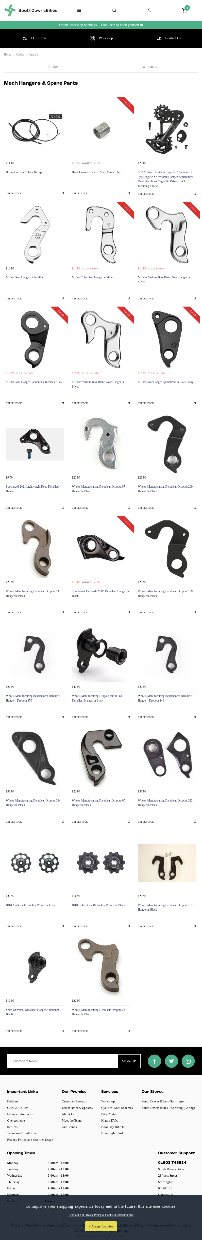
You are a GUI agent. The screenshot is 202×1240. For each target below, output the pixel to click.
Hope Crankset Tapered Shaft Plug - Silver (97, 172)
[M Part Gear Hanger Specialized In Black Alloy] (167, 339)
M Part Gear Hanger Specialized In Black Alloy (165, 382)
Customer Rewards (74, 1101)
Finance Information (20, 1114)
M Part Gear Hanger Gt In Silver (25, 277)
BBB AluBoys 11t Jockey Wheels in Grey (30, 905)
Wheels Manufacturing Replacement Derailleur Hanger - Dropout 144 (165, 698)
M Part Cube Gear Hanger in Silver (92, 277)
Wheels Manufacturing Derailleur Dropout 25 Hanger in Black (98, 1012)
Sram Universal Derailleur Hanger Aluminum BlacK (32, 1012)
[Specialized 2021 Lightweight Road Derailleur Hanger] (35, 444)
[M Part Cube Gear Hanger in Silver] (101, 235)
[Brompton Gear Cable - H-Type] (35, 130)
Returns (12, 1127)
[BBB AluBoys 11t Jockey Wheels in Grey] (35, 863)
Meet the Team (72, 1120)
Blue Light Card (112, 1133)
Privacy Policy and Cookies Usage (30, 1139)
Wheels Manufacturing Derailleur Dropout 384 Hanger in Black (33, 803)
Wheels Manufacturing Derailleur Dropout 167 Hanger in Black (165, 907)
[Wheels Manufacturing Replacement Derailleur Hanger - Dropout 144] (167, 653)
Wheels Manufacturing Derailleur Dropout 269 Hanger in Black (165, 489)
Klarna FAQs (109, 1120)
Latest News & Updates (77, 1108)
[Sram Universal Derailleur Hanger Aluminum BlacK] (35, 967)
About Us (68, 1114)
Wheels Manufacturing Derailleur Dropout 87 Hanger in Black (98, 489)
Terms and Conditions (21, 1133)
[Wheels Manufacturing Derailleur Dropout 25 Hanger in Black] (101, 967)
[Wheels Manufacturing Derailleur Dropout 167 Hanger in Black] (167, 863)
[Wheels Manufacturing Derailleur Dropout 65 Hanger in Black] (101, 758)
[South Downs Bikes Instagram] (188, 1061)
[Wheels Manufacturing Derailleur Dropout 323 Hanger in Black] (167, 758)
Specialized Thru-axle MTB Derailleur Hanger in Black (100, 594)
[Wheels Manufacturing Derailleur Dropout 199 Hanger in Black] (167, 549)
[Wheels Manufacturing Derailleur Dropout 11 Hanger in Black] (35, 549)
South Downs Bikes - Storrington (163, 1101)
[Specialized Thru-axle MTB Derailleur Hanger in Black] (101, 549)
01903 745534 (172, 1163)
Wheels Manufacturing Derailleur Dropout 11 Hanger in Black (32, 594)
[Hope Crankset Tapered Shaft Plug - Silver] (101, 130)
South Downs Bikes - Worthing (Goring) (168, 1108)
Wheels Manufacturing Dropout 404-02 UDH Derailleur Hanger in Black (99, 698)
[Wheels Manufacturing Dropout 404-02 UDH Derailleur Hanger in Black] (101, 653)
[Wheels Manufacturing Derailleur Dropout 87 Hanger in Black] (101, 444)
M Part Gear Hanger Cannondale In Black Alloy (34, 382)
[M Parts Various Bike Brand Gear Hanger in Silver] (167, 235)
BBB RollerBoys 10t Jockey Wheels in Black (98, 905)
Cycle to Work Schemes (117, 1108)
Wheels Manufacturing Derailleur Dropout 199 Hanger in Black (165, 594)
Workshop (108, 1101)
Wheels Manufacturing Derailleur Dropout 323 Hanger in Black (165, 803)
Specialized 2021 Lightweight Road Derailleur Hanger (33, 489)
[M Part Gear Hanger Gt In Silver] (35, 235)
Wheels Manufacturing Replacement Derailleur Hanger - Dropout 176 (33, 698)
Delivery (13, 1101)
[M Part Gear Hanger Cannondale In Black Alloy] (35, 339)
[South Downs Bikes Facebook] (154, 1061)
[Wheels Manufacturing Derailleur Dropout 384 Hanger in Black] (35, 758)
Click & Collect (17, 1108)
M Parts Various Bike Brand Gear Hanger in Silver (164, 280)
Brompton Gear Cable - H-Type (24, 172)
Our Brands (69, 1127)
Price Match (109, 1114)
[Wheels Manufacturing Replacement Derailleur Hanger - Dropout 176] (35, 653)
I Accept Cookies (101, 1226)
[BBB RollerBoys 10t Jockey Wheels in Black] (101, 863)
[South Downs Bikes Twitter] (171, 1061)
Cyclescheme (16, 1120)
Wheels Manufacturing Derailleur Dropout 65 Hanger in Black (98, 803)
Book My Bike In (113, 1127)
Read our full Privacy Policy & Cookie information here (101, 1214)
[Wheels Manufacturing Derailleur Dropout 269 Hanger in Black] (167, 444)
